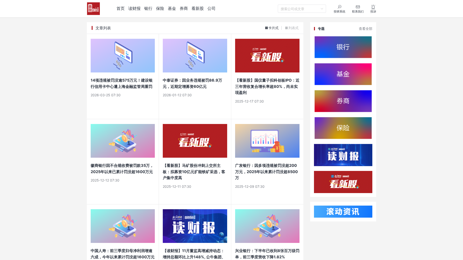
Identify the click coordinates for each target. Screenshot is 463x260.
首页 (120, 8)
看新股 (197, 8)
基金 (172, 8)
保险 (160, 8)
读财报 (134, 8)
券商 (184, 8)
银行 (148, 8)
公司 (211, 8)
